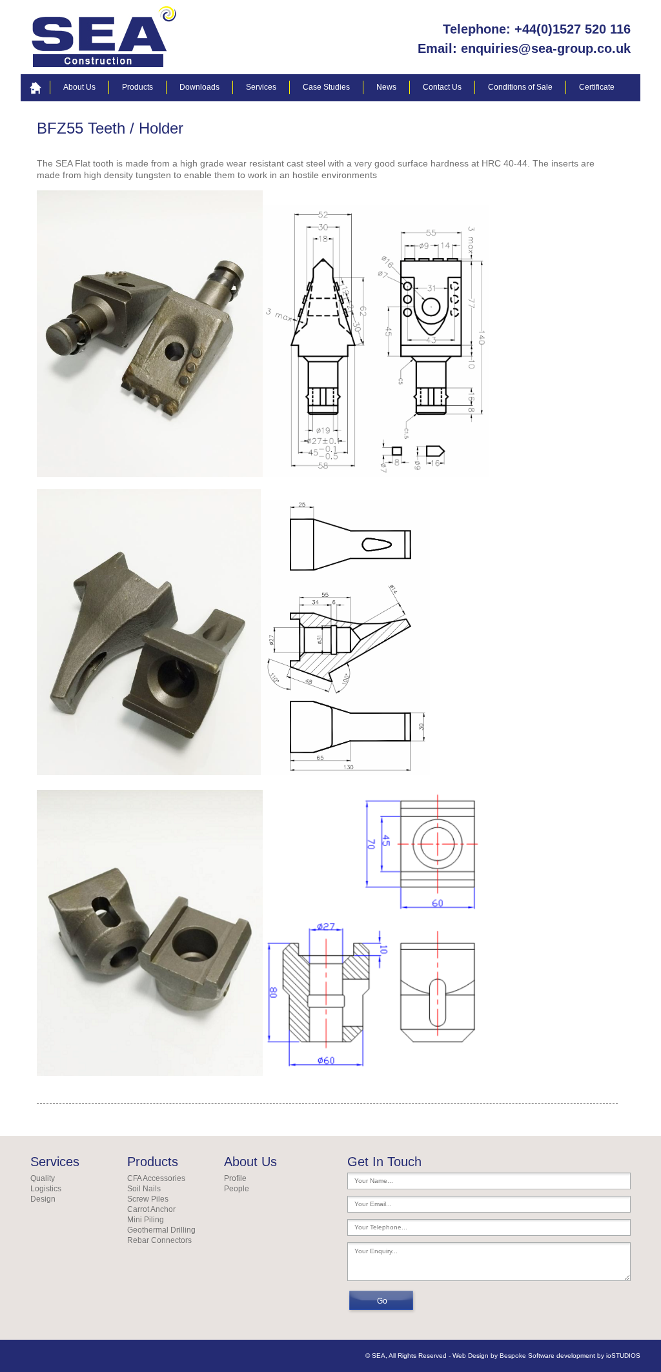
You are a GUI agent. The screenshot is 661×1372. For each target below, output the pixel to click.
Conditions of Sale (520, 87)
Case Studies (326, 87)
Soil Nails (144, 1188)
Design (43, 1199)
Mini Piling (145, 1219)
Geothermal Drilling (161, 1230)
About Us (79, 87)
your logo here (105, 37)
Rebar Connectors (159, 1240)
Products (137, 87)
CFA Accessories (156, 1178)
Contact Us (442, 87)
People (236, 1188)
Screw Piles (147, 1199)
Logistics (45, 1188)
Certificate (597, 87)
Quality (42, 1178)
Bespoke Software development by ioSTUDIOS (570, 1355)
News (386, 87)
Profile (235, 1178)
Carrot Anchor (151, 1209)
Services (261, 87)
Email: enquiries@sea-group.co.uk (524, 48)
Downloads (199, 87)
